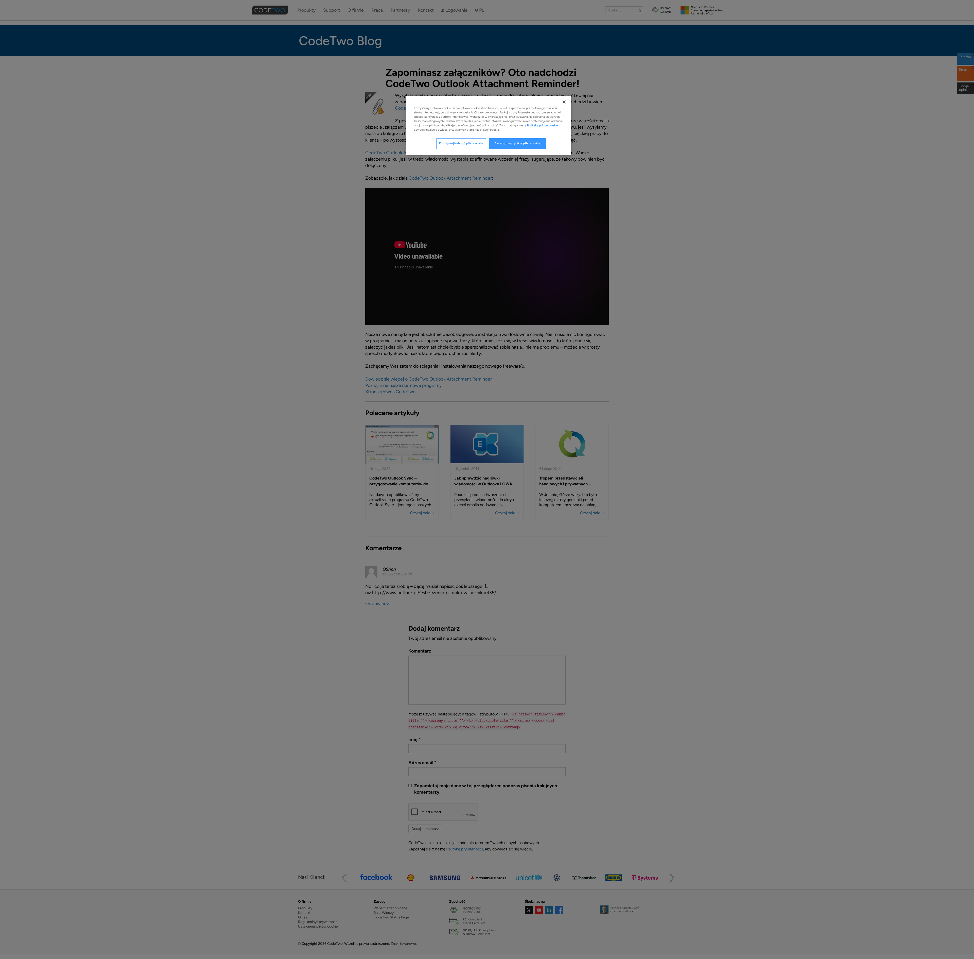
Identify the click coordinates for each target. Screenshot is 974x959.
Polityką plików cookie (542, 125)
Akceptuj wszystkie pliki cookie (517, 143)
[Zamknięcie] (564, 102)
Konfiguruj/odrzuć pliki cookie (461, 143)
